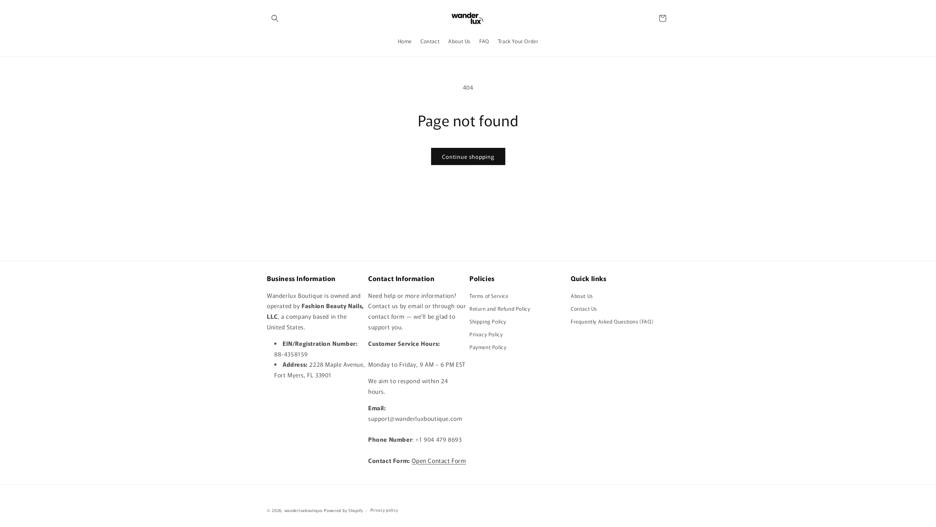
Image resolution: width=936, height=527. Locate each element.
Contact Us (584, 308)
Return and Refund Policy (499, 308)
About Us (582, 295)
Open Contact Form (439, 460)
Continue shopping (468, 156)
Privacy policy (384, 510)
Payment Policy (487, 347)
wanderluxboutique (303, 510)
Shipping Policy (487, 321)
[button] (275, 18)
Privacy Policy (486, 334)
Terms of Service (489, 295)
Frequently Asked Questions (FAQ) (612, 321)
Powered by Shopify (343, 510)
